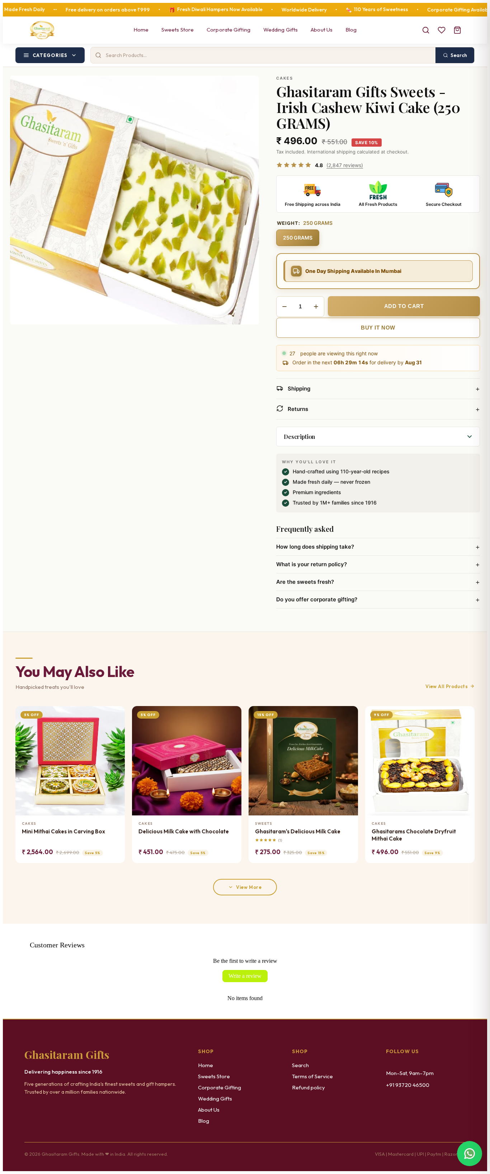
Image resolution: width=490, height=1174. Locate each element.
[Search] (426, 30)
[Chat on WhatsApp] (469, 1153)
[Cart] (457, 30)
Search (300, 1065)
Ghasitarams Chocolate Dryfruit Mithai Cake (414, 835)
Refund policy (308, 1087)
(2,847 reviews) (344, 165)
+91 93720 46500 (407, 1084)
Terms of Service (312, 1076)
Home (141, 29)
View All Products (446, 686)
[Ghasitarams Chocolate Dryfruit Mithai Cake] (420, 760)
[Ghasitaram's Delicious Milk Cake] (303, 760)
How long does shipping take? (378, 547)
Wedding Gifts (280, 29)
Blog (351, 29)
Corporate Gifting (228, 29)
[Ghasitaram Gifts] (42, 30)
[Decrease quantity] (284, 307)
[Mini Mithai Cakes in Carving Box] (70, 760)
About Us (322, 29)
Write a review (245, 976)
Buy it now (378, 328)
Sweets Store (177, 29)
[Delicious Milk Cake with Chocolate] (186, 760)
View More (249, 887)
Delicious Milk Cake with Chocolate (183, 831)
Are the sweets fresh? (378, 582)
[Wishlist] (441, 30)
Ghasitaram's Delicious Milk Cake (297, 831)
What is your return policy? (378, 564)
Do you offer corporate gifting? (378, 599)
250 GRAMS (297, 238)
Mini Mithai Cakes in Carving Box (63, 831)
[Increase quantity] (316, 307)
